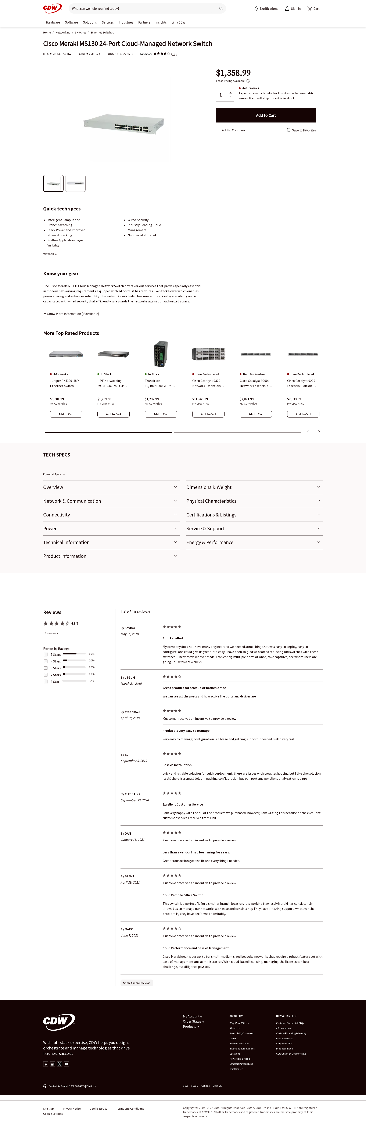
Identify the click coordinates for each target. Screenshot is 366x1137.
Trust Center (236, 1068)
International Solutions (242, 1048)
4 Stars (56, 661)
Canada (205, 1085)
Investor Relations (239, 1043)
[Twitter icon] (59, 1064)
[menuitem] (256, 8)
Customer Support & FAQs (290, 1023)
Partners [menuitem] (144, 22)
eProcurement (284, 1028)
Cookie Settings (53, 1114)
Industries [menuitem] (126, 22)
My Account (191, 1016)
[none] (52, 22)
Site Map (48, 1109)
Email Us (91, 1086)
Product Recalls (284, 1038)
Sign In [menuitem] (296, 8)
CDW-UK (217, 1085)
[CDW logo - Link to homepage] (52, 8)
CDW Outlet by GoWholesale (291, 1053)
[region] (183, 388)
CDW (185, 1085)
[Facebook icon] (45, 1064)
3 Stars (56, 668)
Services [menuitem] (108, 22)
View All (49, 254)
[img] (161, 54)
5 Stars (56, 654)
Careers (234, 1038)
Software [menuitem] (71, 22)
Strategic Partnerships (241, 1063)
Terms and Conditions (130, 1109)
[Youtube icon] (66, 1064)
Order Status (192, 1021)
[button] (313, 8)
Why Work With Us (239, 1023)
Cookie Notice (98, 1109)
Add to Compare (233, 130)
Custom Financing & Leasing (291, 1033)
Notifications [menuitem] (269, 8)
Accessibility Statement (242, 1033)
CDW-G (194, 1085)
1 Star (55, 681)
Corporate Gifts (284, 1043)
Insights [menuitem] (161, 22)
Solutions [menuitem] (90, 22)
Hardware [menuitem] (53, 22)
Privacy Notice (72, 1109)
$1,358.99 (233, 73)
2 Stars (56, 675)
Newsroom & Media (240, 1058)
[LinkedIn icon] (52, 1064)
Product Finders (284, 1048)
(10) (174, 54)
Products (190, 1026)
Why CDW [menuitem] (178, 22)
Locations (235, 1053)
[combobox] (141, 8)
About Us (235, 1028)
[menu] (266, 8)
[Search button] (221, 8)
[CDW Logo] (52, 8)
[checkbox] (218, 130)
